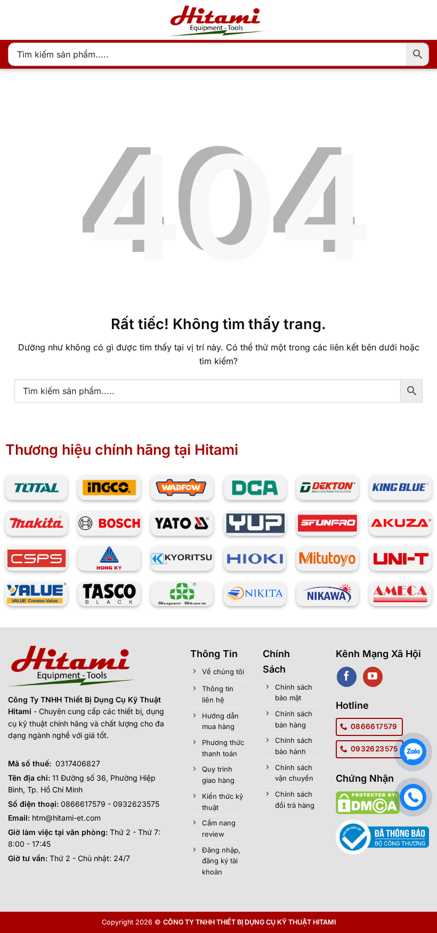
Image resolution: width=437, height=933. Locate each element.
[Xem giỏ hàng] (295, 20)
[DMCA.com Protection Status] (368, 801)
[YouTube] (373, 677)
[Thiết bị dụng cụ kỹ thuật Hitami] (219, 20)
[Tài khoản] (321, 20)
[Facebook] (347, 677)
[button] (14, 20)
